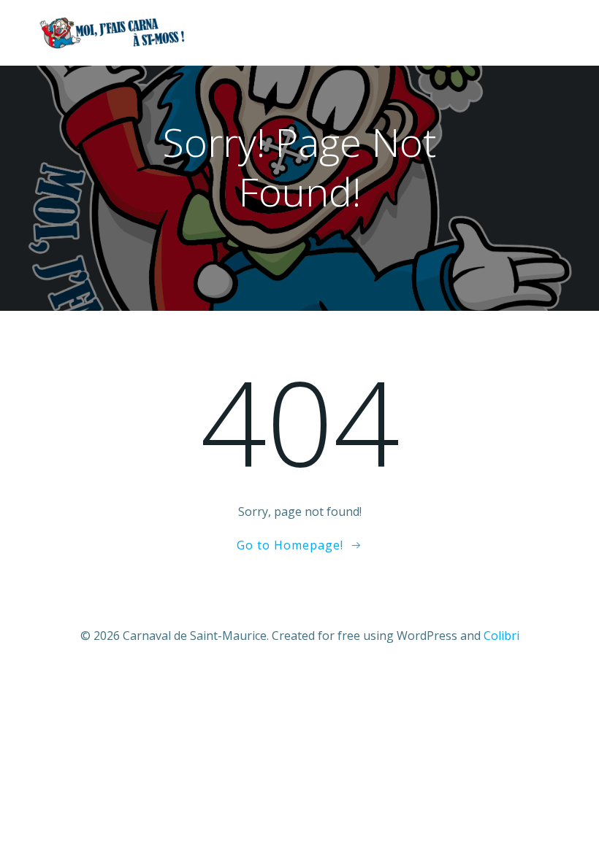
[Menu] (550, 32)
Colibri (501, 636)
